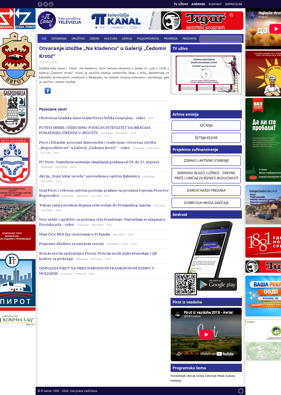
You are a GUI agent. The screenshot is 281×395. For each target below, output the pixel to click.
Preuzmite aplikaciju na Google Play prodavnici (206, 257)
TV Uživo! (181, 4)
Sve (44, 38)
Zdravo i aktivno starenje (206, 160)
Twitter (45, 4)
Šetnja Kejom (206, 137)
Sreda (200, 376)
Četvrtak (211, 376)
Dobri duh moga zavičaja (206, 202)
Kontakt (215, 4)
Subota (230, 376)
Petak (221, 376)
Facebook (40, 4)
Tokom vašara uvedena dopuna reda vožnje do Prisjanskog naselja (95, 205)
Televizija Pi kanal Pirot (60, 20)
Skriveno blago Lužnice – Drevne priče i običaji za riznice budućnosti (206, 176)
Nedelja (176, 380)
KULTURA (110, 38)
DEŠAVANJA (59, 38)
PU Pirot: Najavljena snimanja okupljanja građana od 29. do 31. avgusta (99, 162)
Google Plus (51, 4)
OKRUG (127, 38)
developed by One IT (240, 391)
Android (198, 4)
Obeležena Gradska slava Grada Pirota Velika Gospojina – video (92, 118)
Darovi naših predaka (206, 190)
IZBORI (94, 38)
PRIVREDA (171, 38)
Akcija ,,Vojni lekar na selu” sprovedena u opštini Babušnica (89, 176)
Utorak (191, 376)
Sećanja (206, 125)
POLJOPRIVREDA (148, 38)
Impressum (233, 4)
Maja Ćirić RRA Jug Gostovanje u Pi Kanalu (74, 234)
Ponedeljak (178, 376)
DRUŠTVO (78, 38)
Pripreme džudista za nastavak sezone (71, 243)
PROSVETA (189, 38)
